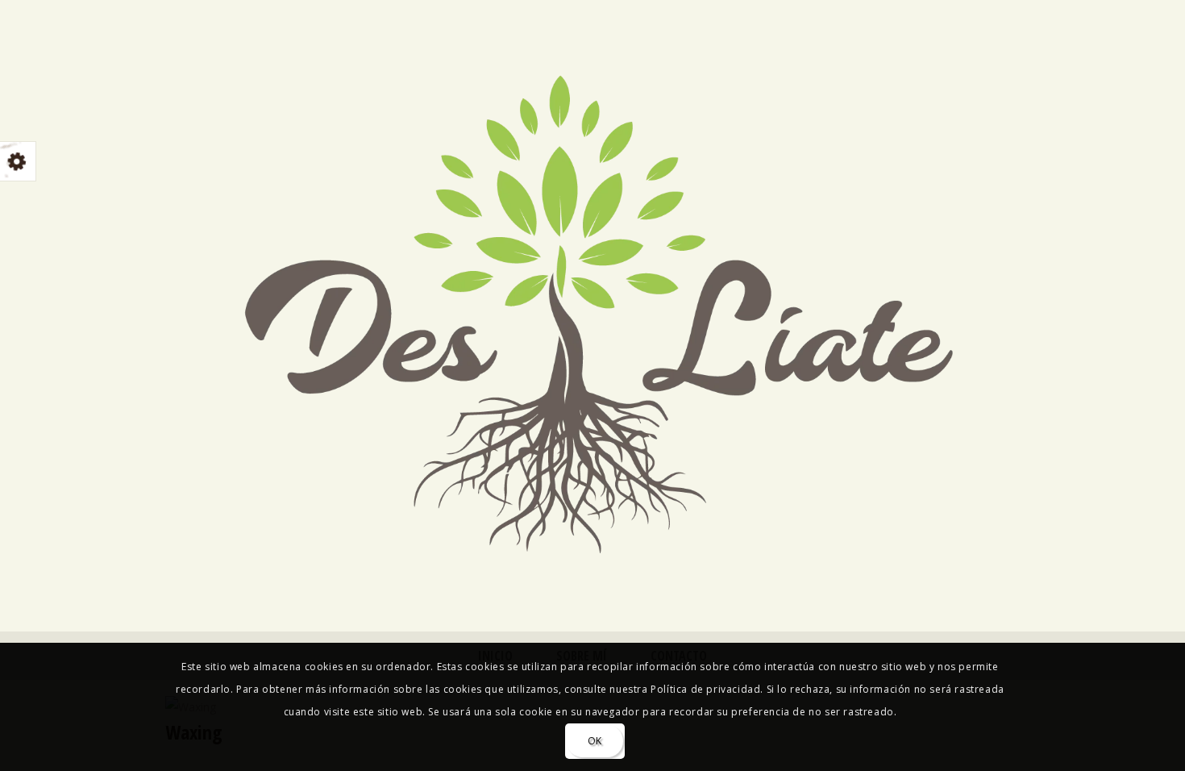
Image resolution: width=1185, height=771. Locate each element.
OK (595, 741)
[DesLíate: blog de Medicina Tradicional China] (592, 307)
